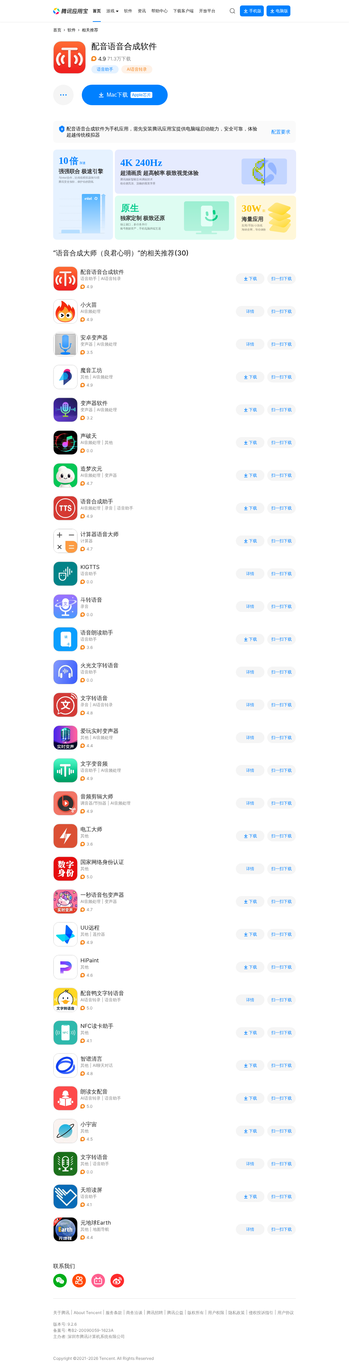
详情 (250, 311)
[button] (70, 11)
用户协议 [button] (285, 1312)
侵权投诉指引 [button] (261, 1312)
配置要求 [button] (280, 132)
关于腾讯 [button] (61, 1312)
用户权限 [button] (216, 1312)
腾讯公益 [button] (175, 1312)
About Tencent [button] (88, 1312)
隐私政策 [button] (236, 1312)
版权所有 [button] (195, 1312)
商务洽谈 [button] (134, 1312)
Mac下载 (129, 95)
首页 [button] (57, 29)
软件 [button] (71, 29)
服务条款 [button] (114, 1312)
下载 (253, 278)
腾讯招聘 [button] (155, 1312)
